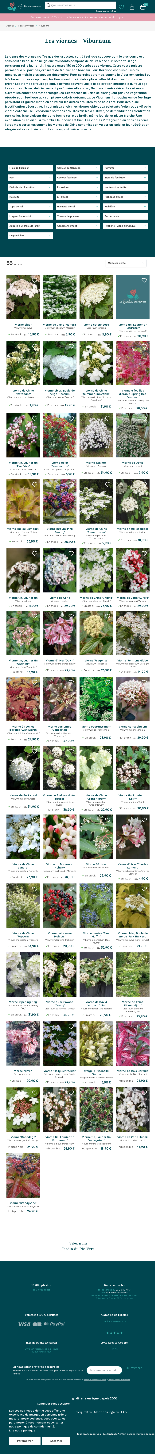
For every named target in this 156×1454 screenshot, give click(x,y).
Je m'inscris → (134, 1370)
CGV (124, 1412)
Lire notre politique (22, 1430)
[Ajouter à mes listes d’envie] (34, 280)
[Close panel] (73, 1399)
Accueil (10, 25)
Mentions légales (106, 1412)
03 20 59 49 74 (123, 1289)
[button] (121, 7)
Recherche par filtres (106, 11)
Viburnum (43, 25)
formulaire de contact (117, 1292)
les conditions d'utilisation (119, 1379)
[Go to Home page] (22, 6)
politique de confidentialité (95, 1379)
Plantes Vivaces (26, 25)
